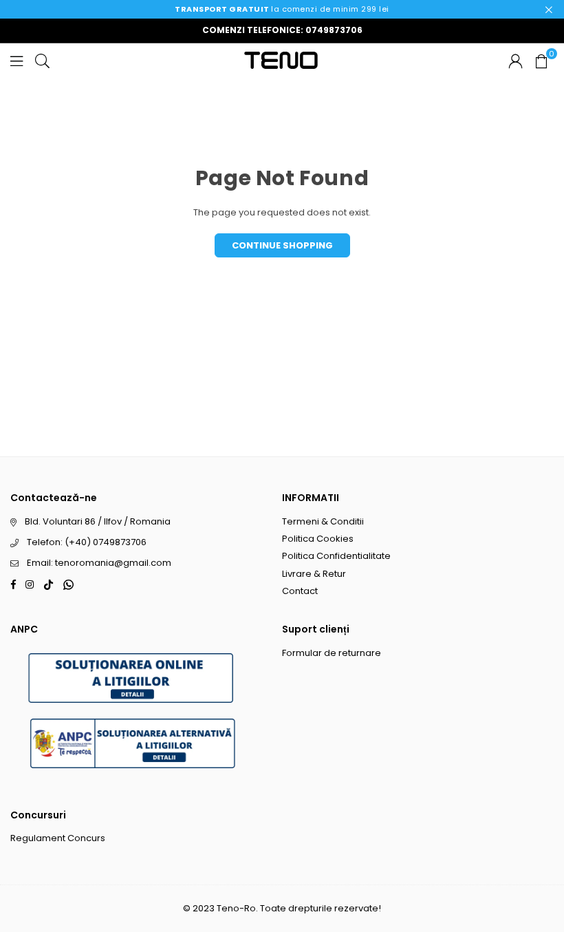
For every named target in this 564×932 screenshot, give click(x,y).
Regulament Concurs (57, 838)
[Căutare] (42, 60)
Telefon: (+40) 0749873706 (87, 542)
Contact (300, 590)
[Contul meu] (515, 60)
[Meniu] (16, 60)
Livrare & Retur (314, 573)
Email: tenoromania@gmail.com (99, 562)
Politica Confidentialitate (336, 555)
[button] (541, 60)
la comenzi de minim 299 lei (282, 8)
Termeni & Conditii (323, 521)
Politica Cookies (318, 538)
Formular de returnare (331, 652)
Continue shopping (282, 245)
